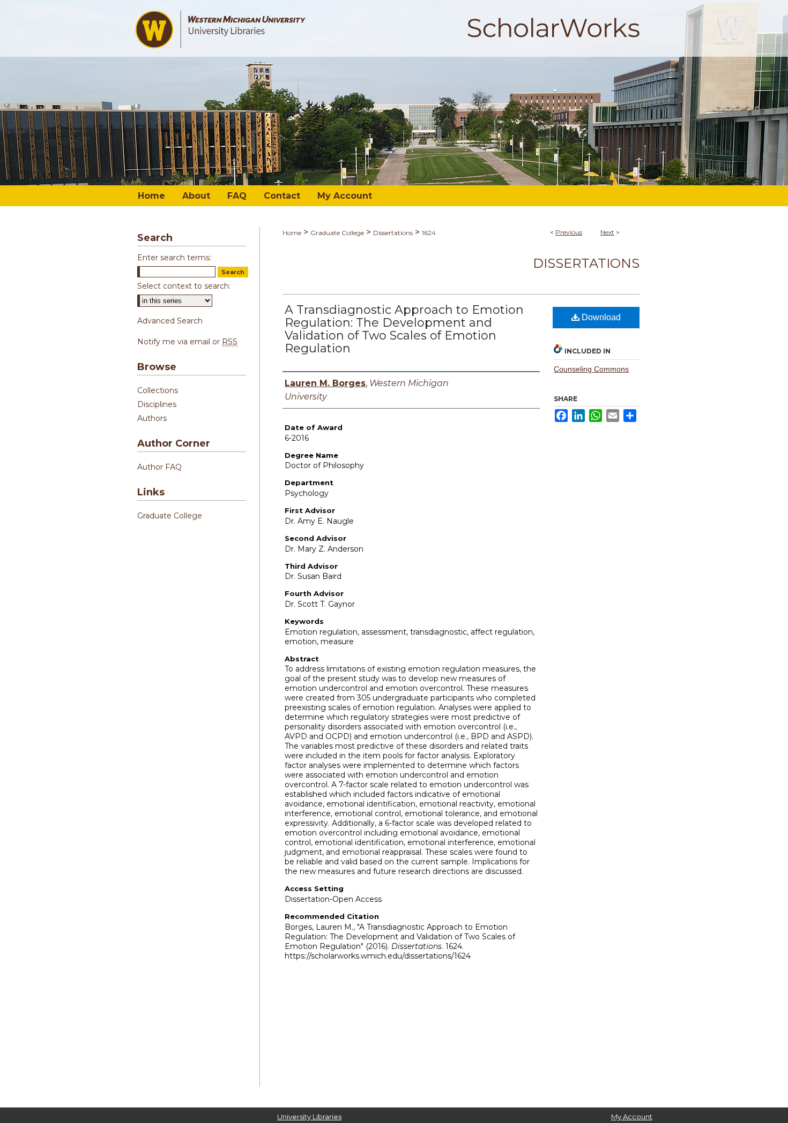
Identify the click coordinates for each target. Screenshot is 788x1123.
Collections (157, 390)
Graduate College (337, 233)
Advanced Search (170, 321)
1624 (429, 233)
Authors (152, 418)
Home (292, 233)
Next (607, 232)
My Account (631, 1116)
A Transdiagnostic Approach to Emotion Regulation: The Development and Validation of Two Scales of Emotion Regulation (404, 329)
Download (600, 317)
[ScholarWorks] (394, 92)
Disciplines (156, 404)
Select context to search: (184, 286)
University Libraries (309, 1116)
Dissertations (393, 233)
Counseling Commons (591, 369)
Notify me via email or (187, 341)
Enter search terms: (174, 257)
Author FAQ (159, 467)
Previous (568, 232)
